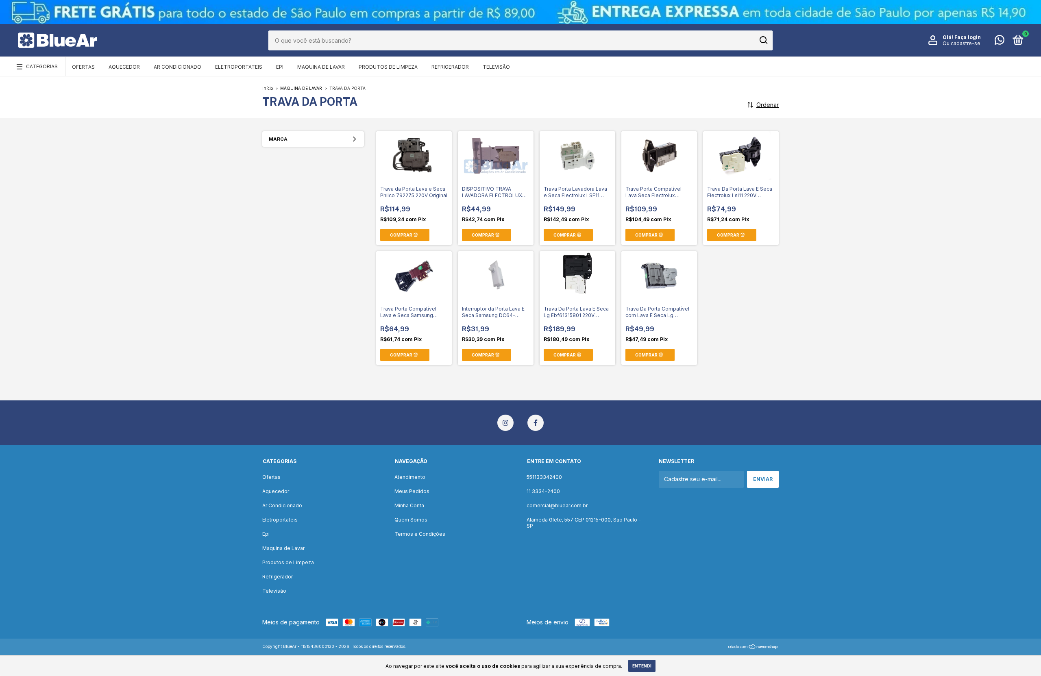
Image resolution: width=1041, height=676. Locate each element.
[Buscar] (763, 40)
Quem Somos (410, 520)
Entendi (641, 665)
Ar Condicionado (177, 67)
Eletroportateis (238, 67)
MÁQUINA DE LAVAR (301, 88)
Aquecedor (124, 67)
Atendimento (409, 477)
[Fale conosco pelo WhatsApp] (999, 42)
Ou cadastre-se (961, 43)
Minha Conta (409, 505)
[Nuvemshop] (753, 647)
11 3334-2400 (543, 491)
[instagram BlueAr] (505, 423)
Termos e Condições (419, 534)
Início (267, 88)
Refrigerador (450, 67)
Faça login (967, 37)
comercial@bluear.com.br (557, 505)
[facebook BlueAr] (535, 423)
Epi (279, 67)
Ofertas (83, 67)
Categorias (42, 66)
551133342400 (544, 477)
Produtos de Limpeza (388, 67)
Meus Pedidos (411, 491)
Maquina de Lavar (321, 67)
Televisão (496, 67)
